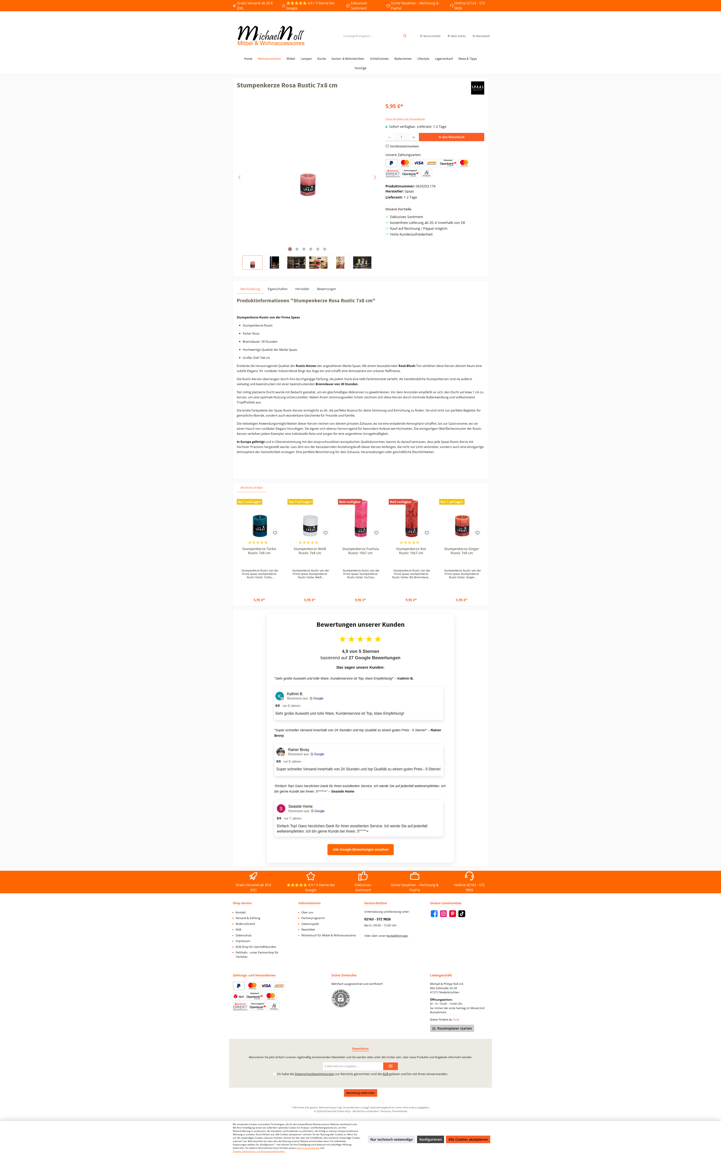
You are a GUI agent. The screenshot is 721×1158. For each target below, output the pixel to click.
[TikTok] (462, 913)
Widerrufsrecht (245, 924)
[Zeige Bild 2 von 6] (296, 249)
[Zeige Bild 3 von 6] (303, 249)
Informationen (310, 903)
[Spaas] (477, 88)
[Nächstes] (375, 177)
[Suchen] (405, 36)
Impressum (243, 941)
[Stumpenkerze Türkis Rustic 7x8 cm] (259, 518)
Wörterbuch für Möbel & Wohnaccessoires (328, 935)
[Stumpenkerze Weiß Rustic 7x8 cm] (310, 518)
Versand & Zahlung (248, 918)
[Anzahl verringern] (389, 137)
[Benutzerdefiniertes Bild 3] (432, 163)
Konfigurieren (430, 1139)
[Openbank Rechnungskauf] (410, 173)
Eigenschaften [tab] (278, 289)
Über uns (307, 912)
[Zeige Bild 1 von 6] (289, 249)
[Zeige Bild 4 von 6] (310, 249)
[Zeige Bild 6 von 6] (324, 249)
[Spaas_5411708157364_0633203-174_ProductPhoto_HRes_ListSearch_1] (307, 177)
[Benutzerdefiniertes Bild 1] (405, 163)
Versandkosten (351, 1107)
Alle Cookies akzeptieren (468, 1139)
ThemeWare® (399, 1111)
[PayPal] (391, 163)
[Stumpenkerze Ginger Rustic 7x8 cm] (461, 518)
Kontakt (241, 912)
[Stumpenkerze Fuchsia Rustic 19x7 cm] (360, 518)
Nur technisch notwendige (391, 1139)
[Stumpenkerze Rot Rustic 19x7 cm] (411, 518)
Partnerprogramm (313, 918)
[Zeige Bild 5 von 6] (317, 249)
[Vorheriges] (239, 177)
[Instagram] (443, 913)
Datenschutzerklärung (308, 1148)
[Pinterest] (452, 913)
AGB (238, 929)
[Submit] (390, 1066)
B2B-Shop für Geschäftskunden (256, 947)
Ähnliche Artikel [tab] (251, 488)
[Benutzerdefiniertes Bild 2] (418, 163)
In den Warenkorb (452, 137)
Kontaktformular (397, 935)
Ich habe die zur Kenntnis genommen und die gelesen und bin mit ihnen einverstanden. (362, 1074)
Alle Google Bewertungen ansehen (360, 849)
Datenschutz (244, 935)
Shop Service (242, 903)
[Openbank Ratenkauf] (448, 163)
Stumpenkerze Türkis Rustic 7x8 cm (259, 551)
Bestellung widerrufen (360, 1093)
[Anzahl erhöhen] (414, 137)
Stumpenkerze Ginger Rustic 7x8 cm (461, 551)
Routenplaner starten (454, 1028)
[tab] (250, 288)
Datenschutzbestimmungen (314, 1074)
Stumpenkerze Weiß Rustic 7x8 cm (310, 551)
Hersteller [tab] (302, 289)
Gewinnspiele (310, 924)
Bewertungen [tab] (326, 289)
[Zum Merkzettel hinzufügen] (275, 533)
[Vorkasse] (426, 173)
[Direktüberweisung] (392, 173)
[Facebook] (434, 913)
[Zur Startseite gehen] (270, 36)
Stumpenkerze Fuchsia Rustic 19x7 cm (360, 551)
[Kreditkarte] (464, 163)
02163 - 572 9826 (377, 919)
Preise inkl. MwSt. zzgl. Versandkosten (405, 118)
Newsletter (308, 929)
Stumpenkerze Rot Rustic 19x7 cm (411, 551)
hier (455, 1019)
